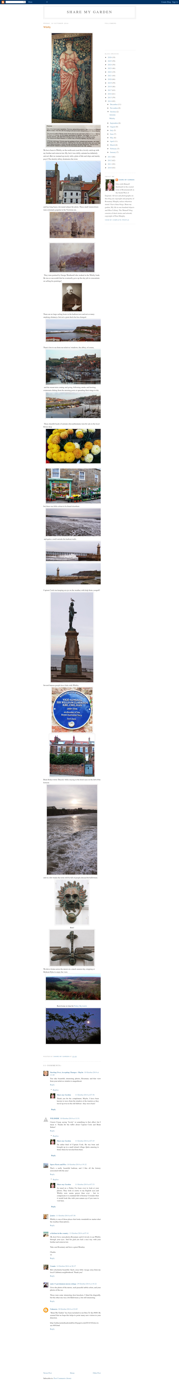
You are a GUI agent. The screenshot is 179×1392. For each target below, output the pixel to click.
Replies (56, 1090)
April (112, 141)
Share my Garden (90, 11)
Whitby (112, 118)
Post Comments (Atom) (62, 1378)
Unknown (53, 1309)
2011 (110, 164)
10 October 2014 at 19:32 (77, 1164)
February (113, 148)
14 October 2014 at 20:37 (66, 1266)
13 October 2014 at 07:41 (79, 1233)
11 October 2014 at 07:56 (85, 1094)
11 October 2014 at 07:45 (85, 1141)
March (112, 145)
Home (72, 1373)
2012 (110, 160)
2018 (110, 86)
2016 (110, 94)
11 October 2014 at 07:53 (85, 1184)
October (113, 111)
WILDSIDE (54, 1118)
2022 (110, 72)
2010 (110, 167)
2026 (110, 57)
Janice (52, 1215)
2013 (110, 156)
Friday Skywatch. (80, 1006)
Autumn (112, 114)
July (112, 130)
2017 (110, 90)
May (112, 137)
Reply (52, 1084)
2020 (110, 79)
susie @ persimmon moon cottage (63, 1283)
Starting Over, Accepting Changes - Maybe (66, 1072)
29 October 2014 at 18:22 (87, 1283)
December (114, 104)
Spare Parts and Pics (58, 1164)
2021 (110, 75)
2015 (110, 97)
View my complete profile (117, 220)
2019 (110, 83)
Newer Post (47, 1373)
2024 (110, 64)
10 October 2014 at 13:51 (70, 1118)
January (113, 152)
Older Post (97, 1373)
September (114, 123)
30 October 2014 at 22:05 (68, 1309)
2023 (110, 68)
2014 (110, 101)
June (112, 134)
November (114, 108)
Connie (53, 1266)
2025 (110, 61)
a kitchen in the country (59, 1233)
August (113, 126)
